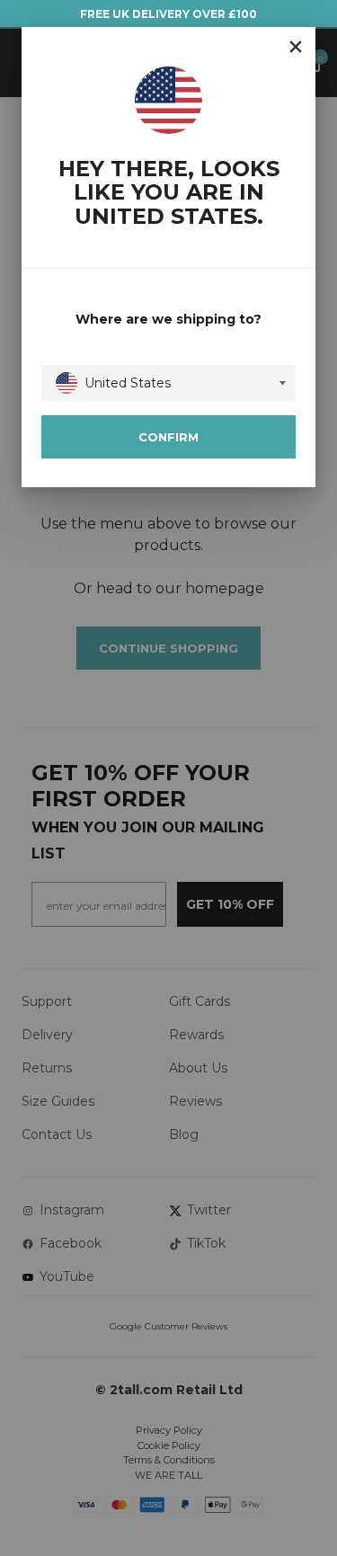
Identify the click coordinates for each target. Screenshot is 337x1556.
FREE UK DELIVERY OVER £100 (168, 14)
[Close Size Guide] (296, 47)
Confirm (168, 437)
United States (127, 383)
